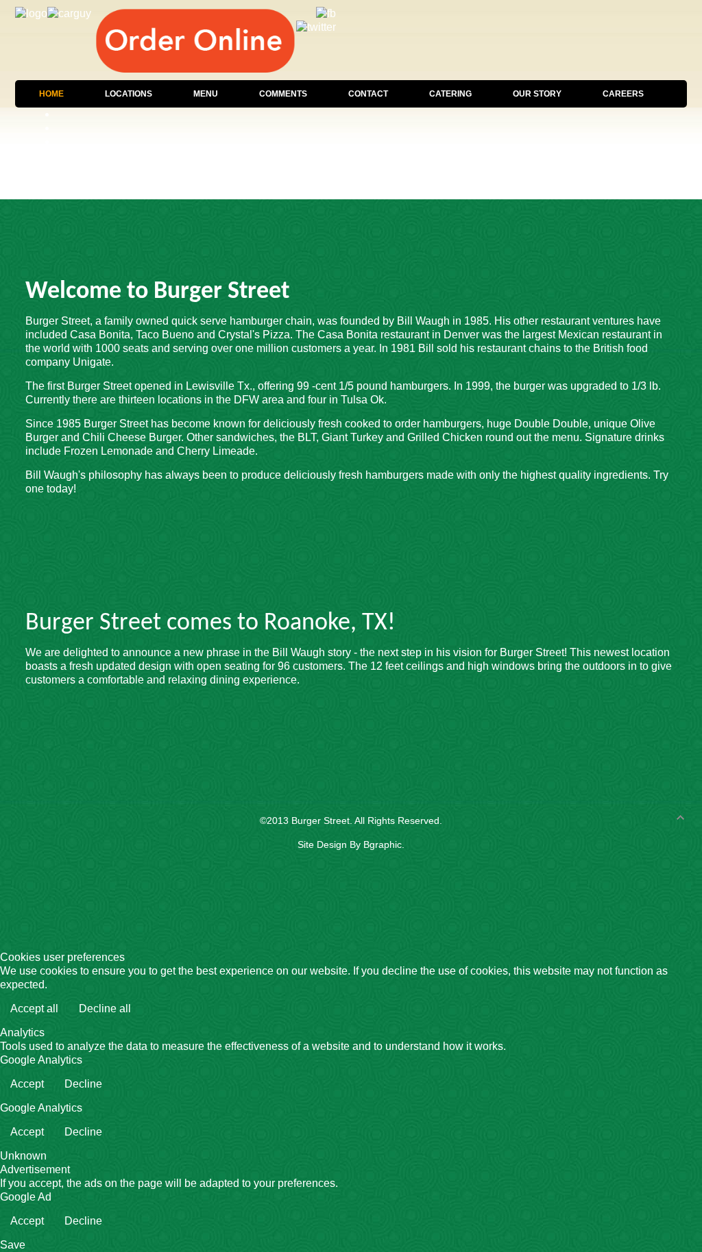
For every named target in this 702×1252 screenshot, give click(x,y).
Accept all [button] (34, 1008)
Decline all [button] (105, 1008)
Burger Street (320, 820)
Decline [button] (83, 1084)
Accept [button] (27, 1084)
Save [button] (12, 1245)
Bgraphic (382, 844)
